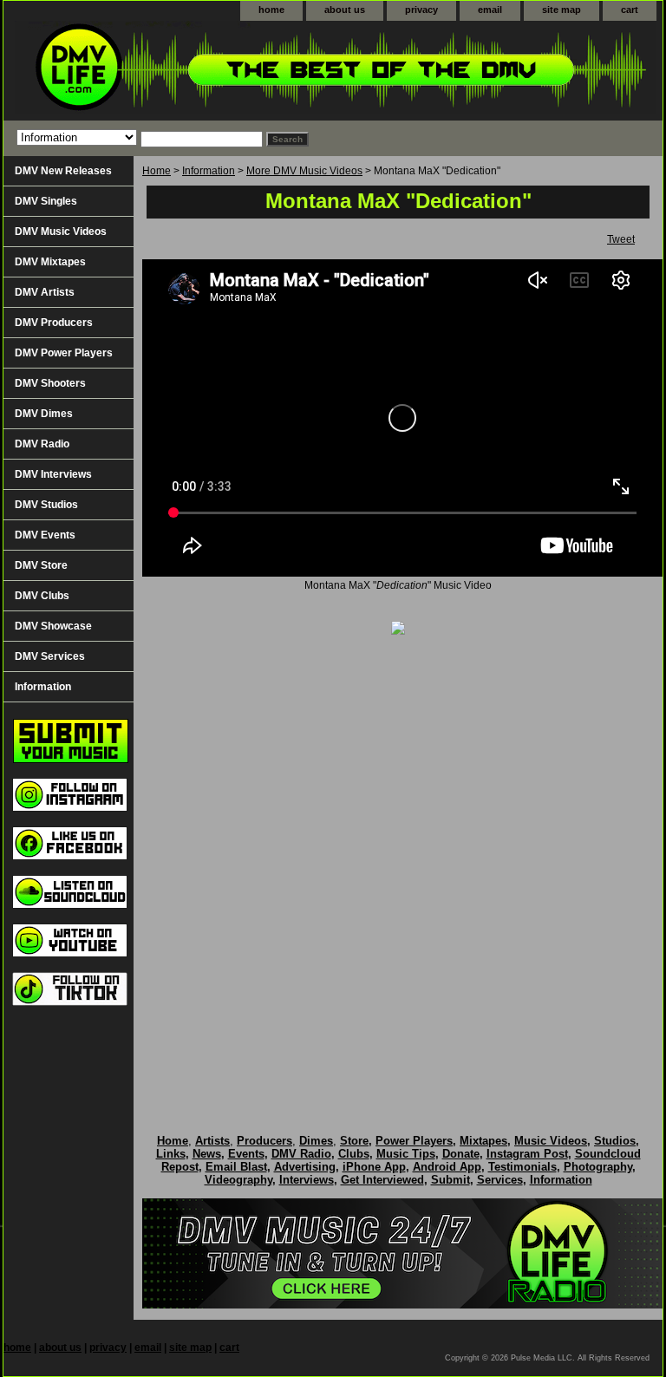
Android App (447, 1166)
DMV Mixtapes (50, 262)
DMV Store (41, 565)
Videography (238, 1179)
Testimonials (522, 1166)
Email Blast (236, 1166)
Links (171, 1153)
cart (629, 9)
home (271, 9)
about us (344, 9)
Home (156, 171)
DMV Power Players (64, 353)
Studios (615, 1140)
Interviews (306, 1179)
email (490, 9)
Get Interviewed (382, 1179)
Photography (598, 1166)
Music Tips (405, 1153)
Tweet (621, 239)
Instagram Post (527, 1153)
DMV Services (50, 656)
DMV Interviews (53, 474)
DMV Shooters (50, 383)
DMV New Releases (63, 171)
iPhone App (374, 1166)
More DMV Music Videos (304, 171)
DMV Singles (46, 201)
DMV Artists (45, 292)
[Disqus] (398, 866)
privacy (421, 9)
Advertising (305, 1166)
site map (561, 9)
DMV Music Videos (61, 231)
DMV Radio (42, 444)
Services (500, 1179)
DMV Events (45, 535)
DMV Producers (54, 323)
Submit (450, 1179)
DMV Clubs (42, 596)
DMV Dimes (44, 414)
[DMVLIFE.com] (220, 71)
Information (208, 171)
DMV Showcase (53, 626)
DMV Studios (46, 505)
